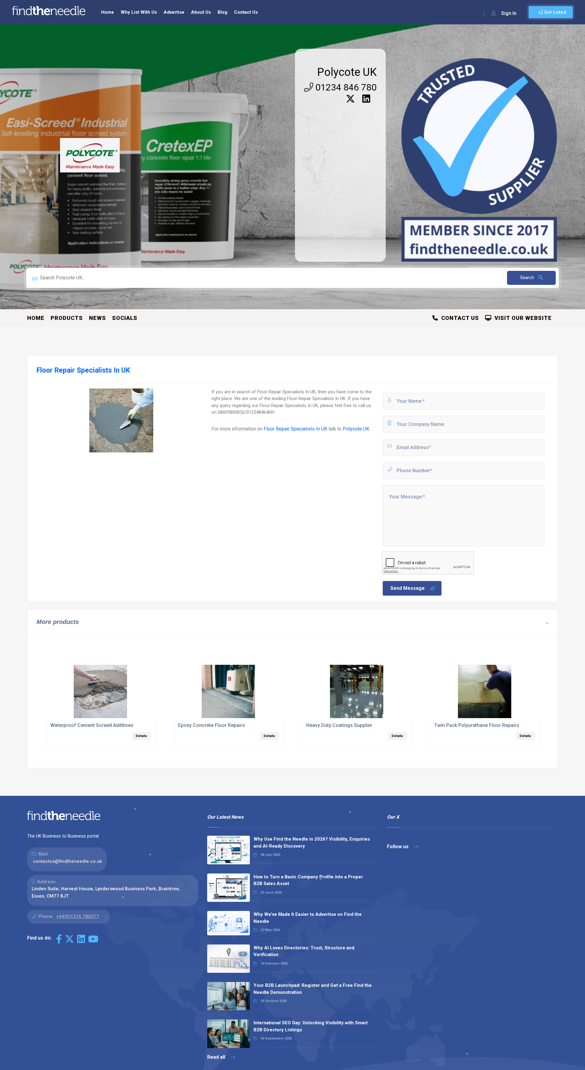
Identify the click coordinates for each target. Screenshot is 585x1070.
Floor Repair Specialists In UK (295, 429)
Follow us (398, 846)
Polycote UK (347, 72)
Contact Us (246, 12)
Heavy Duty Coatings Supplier (339, 725)
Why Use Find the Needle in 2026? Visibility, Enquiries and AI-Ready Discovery (312, 842)
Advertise (174, 12)
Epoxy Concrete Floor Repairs (211, 725)
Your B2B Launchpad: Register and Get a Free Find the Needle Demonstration (313, 989)
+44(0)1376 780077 (77, 916)
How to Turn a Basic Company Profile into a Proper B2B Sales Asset (308, 880)
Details (141, 736)
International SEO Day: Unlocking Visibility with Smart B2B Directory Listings (311, 1026)
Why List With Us (139, 12)
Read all (216, 1057)
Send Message (407, 588)
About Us (201, 12)
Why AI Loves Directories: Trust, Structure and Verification (304, 951)
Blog (222, 12)
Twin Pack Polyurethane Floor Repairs (476, 725)
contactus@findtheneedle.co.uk (67, 861)
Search (527, 277)
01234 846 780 (345, 87)
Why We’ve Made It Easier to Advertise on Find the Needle (308, 918)
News (97, 318)
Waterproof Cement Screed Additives (91, 725)
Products (67, 318)
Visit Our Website (521, 318)
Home (107, 12)
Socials (124, 318)
